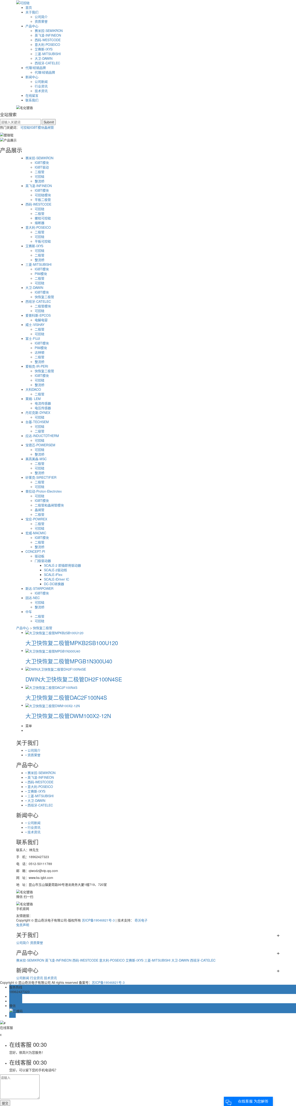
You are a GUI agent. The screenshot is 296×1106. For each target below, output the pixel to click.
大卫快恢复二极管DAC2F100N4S (66, 697)
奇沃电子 (141, 920)
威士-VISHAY (34, 324)
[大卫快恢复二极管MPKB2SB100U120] (54, 632)
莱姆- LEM (33, 398)
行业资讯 (41, 86)
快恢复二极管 (44, 296)
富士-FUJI (32, 338)
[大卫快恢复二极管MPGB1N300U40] (52, 650)
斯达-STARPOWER (39, 588)
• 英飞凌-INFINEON (39, 777)
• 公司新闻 (32, 822)
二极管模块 (43, 306)
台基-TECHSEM (37, 421)
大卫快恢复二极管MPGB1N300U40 (68, 661)
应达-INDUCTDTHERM (42, 435)
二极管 (39, 171)
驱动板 (39, 556)
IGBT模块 (37, 127)
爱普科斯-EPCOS (38, 315)
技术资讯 (41, 90)
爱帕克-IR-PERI (36, 366)
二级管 (39, 431)
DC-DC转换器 (54, 583)
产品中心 (31, 26)
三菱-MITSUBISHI (48, 53)
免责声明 (22, 924)
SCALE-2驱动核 (55, 570)
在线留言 (31, 95)
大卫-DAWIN (43, 58)
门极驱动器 (43, 560)
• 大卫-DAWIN (35, 800)
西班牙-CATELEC (47, 63)
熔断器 (39, 222)
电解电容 (41, 320)
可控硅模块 (43, 195)
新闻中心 (31, 77)
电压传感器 (43, 408)
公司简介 (41, 16)
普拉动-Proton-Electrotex (43, 491)
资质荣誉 (41, 21)
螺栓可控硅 (43, 218)
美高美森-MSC (36, 458)
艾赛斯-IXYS (43, 49)
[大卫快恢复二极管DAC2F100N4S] (51, 687)
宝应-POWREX (36, 519)
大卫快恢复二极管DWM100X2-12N (68, 716)
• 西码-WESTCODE (39, 782)
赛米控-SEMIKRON (49, 30)
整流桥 (39, 181)
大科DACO (33, 389)
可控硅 (25, 127)
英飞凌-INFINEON (48, 35)
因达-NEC (32, 597)
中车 (28, 611)
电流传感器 (43, 403)
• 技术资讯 (32, 832)
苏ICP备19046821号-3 (98, 920)
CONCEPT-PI (35, 551)
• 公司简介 (32, 750)
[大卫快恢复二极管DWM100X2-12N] (52, 705)
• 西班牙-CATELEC (39, 805)
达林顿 (39, 352)
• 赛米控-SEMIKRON (40, 772)
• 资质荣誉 (32, 755)
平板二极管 (43, 199)
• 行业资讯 (32, 827)
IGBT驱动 (42, 167)
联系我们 (31, 100)
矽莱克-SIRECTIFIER (40, 477)
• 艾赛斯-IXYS (35, 791)
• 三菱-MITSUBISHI (39, 796)
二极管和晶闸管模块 (49, 505)
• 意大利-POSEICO (39, 786)
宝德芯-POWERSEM (40, 445)
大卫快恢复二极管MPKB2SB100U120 (71, 643)
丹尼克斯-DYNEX (37, 412)
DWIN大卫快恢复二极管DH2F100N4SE (73, 679)
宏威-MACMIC (35, 533)
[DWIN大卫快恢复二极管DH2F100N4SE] (55, 668)
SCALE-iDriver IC (56, 579)
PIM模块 (41, 273)
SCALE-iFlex (53, 574)
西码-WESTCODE (48, 39)
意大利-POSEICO (47, 44)
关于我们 (31, 12)
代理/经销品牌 (35, 67)
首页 (28, 7)
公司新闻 (41, 81)
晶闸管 (49, 127)
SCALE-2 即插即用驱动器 (62, 565)
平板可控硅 (43, 241)
